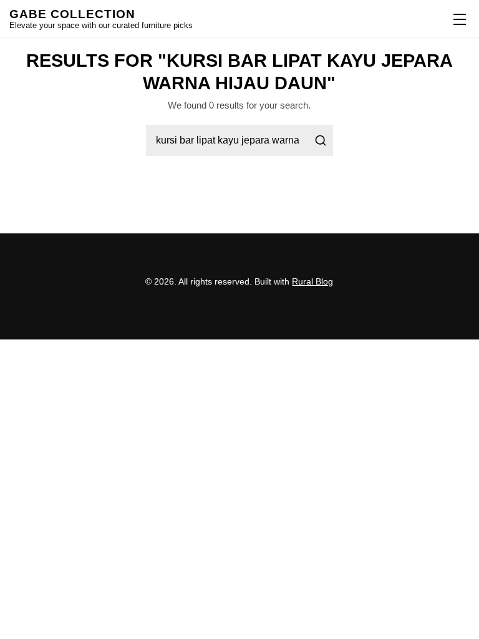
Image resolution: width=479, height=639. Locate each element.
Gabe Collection (72, 14)
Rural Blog (312, 281)
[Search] (320, 140)
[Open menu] (457, 19)
